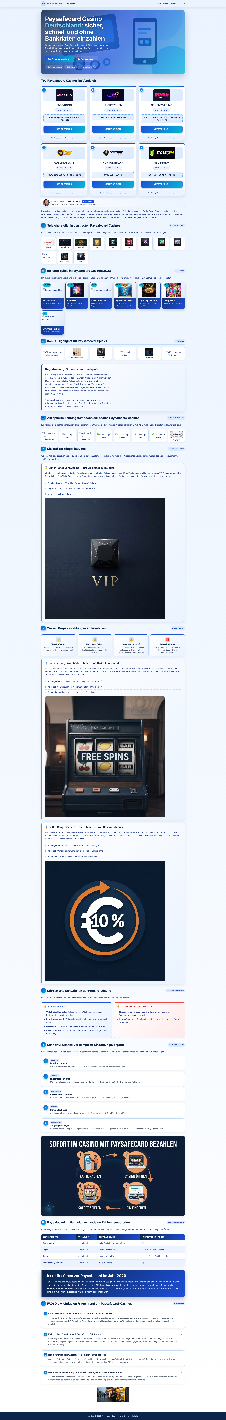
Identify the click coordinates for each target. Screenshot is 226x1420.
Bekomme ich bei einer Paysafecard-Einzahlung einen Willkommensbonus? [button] (85, 1372)
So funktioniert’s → (87, 59)
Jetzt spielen (64, 129)
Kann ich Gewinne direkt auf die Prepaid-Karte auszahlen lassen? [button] (80, 1313)
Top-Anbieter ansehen (60, 59)
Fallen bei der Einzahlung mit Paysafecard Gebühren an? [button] (75, 1334)
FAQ (183, 3)
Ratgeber (175, 3)
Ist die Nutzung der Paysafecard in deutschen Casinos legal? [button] (78, 1355)
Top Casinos (163, 3)
